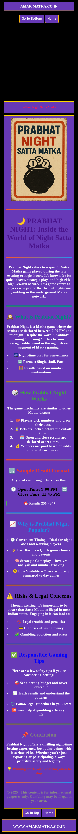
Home (51, 19)
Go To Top (32, 813)
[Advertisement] (39, 59)
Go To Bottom (32, 19)
